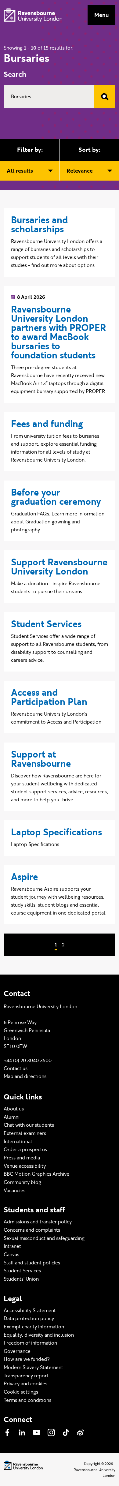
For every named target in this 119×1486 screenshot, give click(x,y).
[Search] (104, 96)
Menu (101, 14)
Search (15, 74)
